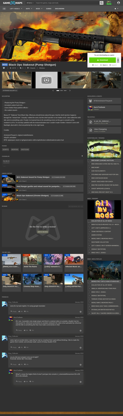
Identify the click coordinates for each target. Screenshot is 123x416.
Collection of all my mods (101, 221)
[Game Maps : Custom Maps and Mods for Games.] (12, 3)
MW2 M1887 (95, 167)
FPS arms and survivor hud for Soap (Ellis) (105, 174)
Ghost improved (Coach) (100, 188)
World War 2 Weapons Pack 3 (102, 238)
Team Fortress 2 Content (101, 231)
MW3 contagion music (99, 178)
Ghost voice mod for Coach (102, 181)
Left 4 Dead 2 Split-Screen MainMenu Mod (105, 245)
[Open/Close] (82, 156)
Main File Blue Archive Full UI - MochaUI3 (105, 224)
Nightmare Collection (100, 242)
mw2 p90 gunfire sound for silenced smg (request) (105, 185)
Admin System (96, 235)
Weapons (14, 149)
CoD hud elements (98, 171)
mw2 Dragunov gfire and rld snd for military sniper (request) (105, 164)
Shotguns (25, 149)
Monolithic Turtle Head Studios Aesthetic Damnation (105, 281)
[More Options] (118, 60)
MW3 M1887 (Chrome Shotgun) (102, 160)
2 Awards (32, 68)
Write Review (43, 232)
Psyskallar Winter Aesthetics (102, 309)
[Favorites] (4, 9)
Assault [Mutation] (98, 249)
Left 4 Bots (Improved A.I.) (101, 228)
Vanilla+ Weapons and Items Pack (103, 288)
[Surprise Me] (116, 8)
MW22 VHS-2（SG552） (99, 252)
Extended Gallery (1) (10, 90)
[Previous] (52, 90)
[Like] (4, 68)
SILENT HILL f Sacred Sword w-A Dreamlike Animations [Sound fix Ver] (105, 313)
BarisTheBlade (99, 107)
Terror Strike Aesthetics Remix (103, 299)
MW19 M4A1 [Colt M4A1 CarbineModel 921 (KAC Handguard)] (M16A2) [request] (105, 306)
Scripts (5, 149)
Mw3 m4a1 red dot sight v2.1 (102, 192)
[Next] (69, 90)
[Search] (101, 3)
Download (103, 60)
